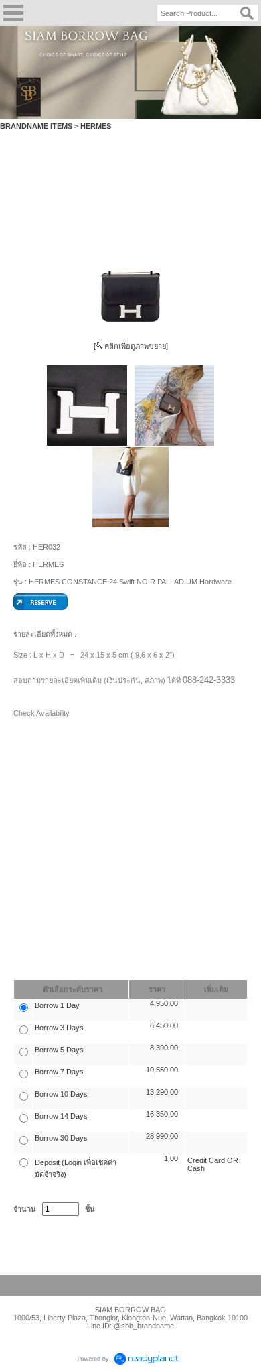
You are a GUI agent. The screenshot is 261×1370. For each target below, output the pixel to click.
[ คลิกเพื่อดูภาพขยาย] (131, 346)
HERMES (95, 126)
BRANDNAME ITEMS (36, 126)
